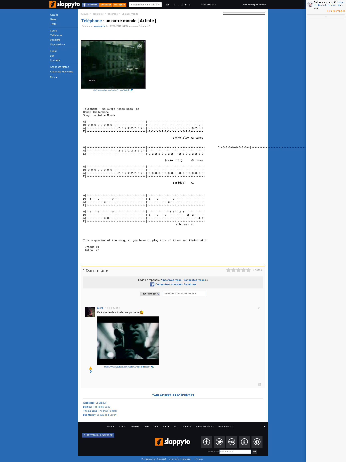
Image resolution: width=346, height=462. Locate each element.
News (53, 19)
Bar (52, 55)
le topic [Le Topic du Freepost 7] (329, 3)
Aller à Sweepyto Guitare (254, 4)
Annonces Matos (59, 67)
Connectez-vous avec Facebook (175, 284)
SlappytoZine (57, 44)
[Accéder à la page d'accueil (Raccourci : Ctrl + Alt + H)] (65, 6)
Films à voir (198, 459)
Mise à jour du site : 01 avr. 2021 (153, 459)
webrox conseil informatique (180, 459)
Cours (53, 30)
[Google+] (244, 442)
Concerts (55, 60)
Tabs (155, 426)
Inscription (119, 5)
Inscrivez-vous (171, 279)
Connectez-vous (193, 279)
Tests (53, 24)
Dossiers (55, 40)
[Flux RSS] (260, 384)
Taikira (318, 2)
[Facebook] (206, 442)
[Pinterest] (257, 442)
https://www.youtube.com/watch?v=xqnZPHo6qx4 (127, 367)
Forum (53, 51)
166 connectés (208, 5)
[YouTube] (231, 442)
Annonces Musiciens (61, 71)
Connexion (92, 5)
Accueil (54, 14)
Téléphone (113, 14)
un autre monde (130, 14)
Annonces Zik (225, 426)
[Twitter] (219, 442)
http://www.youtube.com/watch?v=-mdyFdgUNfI (111, 90)
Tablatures (56, 35)
